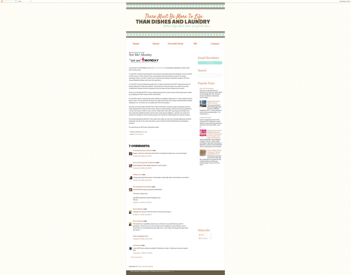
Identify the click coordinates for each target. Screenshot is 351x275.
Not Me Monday (138, 134)
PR (195, 43)
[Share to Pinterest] (164, 132)
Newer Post (131, 262)
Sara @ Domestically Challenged (144, 162)
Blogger (171, 271)
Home (136, 43)
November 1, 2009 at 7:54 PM (142, 253)
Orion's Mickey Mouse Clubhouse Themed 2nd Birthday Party (214, 152)
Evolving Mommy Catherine (142, 150)
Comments (204, 238)
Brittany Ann (137, 174)
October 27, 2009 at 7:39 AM (142, 202)
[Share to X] (157, 132)
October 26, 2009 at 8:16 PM (142, 180)
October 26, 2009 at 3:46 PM (142, 168)
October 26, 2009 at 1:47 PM (142, 156)
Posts (202, 235)
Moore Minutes (138, 209)
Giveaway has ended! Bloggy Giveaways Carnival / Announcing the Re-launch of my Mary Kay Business (214, 134)
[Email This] (151, 132)
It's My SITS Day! (205, 117)
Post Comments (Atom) (145, 266)
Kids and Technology (206, 88)
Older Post (190, 262)
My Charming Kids (159, 68)
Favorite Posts (175, 43)
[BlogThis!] (154, 132)
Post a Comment (136, 257)
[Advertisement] (210, 196)
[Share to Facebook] (161, 132)
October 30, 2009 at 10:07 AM (142, 239)
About (155, 43)
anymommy (137, 245)
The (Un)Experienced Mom (142, 187)
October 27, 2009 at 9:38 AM (142, 214)
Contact (215, 43)
